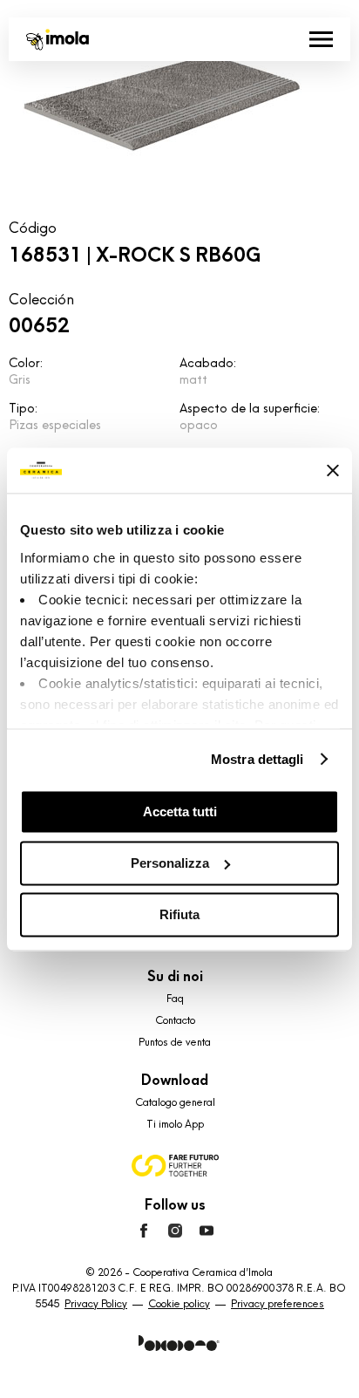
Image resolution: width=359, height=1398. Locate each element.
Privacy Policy (95, 1304)
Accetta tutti (180, 811)
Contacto (175, 1020)
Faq (175, 998)
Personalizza (170, 863)
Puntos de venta (175, 1042)
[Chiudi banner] (333, 470)
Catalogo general (175, 1102)
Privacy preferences (277, 1304)
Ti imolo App (175, 1124)
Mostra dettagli (257, 759)
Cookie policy (179, 1304)
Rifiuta (179, 914)
